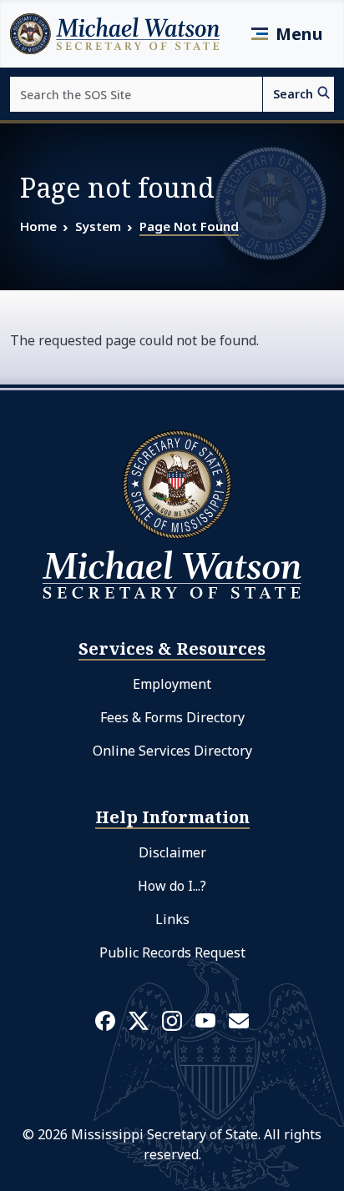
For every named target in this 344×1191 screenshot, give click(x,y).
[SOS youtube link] (205, 1019)
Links (172, 919)
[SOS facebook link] (105, 1020)
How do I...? (172, 886)
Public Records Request (172, 952)
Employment (172, 684)
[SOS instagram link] (172, 1020)
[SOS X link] (139, 1019)
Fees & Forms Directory (172, 717)
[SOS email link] (239, 1019)
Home (38, 226)
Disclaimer (172, 852)
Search (293, 94)
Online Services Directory (172, 750)
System (98, 226)
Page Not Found (189, 226)
